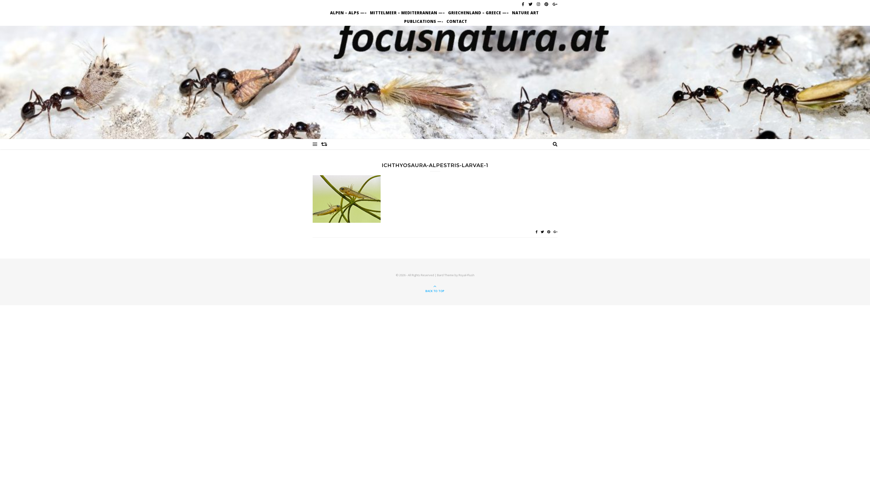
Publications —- (423, 21)
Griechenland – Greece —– (478, 12)
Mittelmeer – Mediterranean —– (407, 12)
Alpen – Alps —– (348, 12)
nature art (525, 12)
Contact (457, 21)
